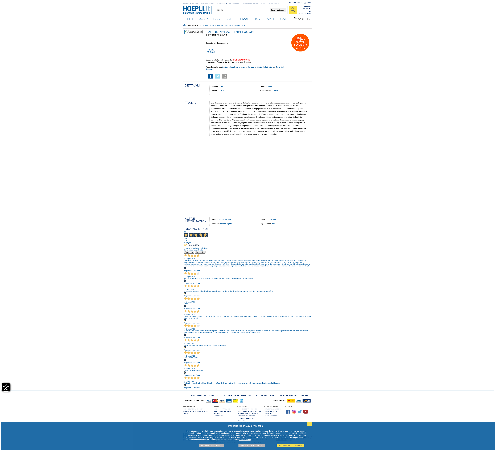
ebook (244, 18)
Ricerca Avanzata (305, 13)
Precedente (189, 252)
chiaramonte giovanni (217, 35)
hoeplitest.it (269, 413)
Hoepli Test (221, 3)
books (217, 18)
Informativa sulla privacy (248, 413)
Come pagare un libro (222, 411)
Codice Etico (242, 420)
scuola (204, 18)
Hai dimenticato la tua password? (196, 411)
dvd (257, 18)
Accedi (309, 2)
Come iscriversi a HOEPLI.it (193, 409)
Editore (195, 3)
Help (310, 11)
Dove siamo (307, 9)
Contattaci (218, 416)
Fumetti (231, 18)
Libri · (192, 395)
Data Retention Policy (246, 418)
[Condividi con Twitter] (217, 78)
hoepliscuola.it (271, 416)
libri (190, 18)
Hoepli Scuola (233, 3)
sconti (285, 18)
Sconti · (274, 395)
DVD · (200, 395)
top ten (271, 18)
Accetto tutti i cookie (290, 446)
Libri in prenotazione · (241, 395)
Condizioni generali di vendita (249, 411)
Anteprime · (262, 395)
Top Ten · (222, 395)
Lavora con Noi (274, 3)
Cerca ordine (297, 2)
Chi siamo (308, 6)
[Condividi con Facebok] (210, 78)
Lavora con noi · (290, 395)
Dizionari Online (207, 3)
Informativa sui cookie (246, 416)
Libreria (186, 3)
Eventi (263, 3)
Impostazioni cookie (211, 446)
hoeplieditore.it (271, 411)
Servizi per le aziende (250, 3)
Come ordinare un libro (223, 409)
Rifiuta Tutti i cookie (251, 446)
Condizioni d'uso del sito (247, 409)
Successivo (200, 252)
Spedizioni (218, 413)
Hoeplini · (209, 395)
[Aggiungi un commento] (224, 78)
